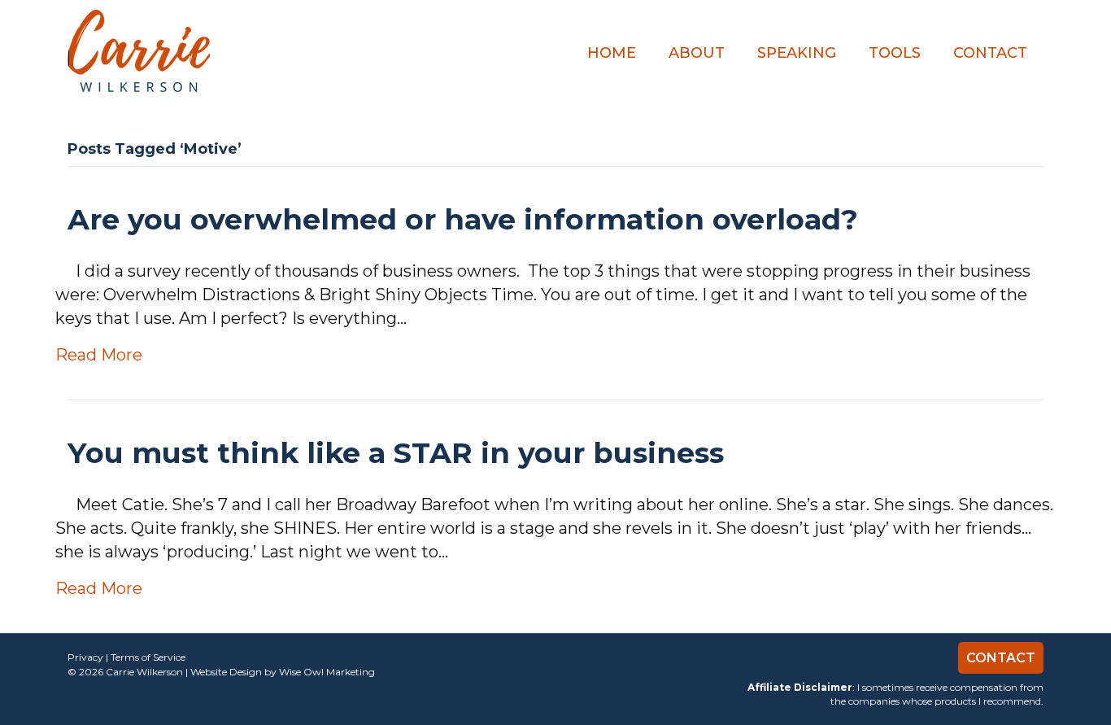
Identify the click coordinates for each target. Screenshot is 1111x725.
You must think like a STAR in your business (396, 452)
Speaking (796, 53)
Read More (98, 355)
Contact (990, 53)
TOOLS (895, 53)
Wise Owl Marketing (327, 672)
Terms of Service (148, 657)
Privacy (85, 657)
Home (611, 53)
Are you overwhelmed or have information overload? (463, 219)
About (697, 53)
